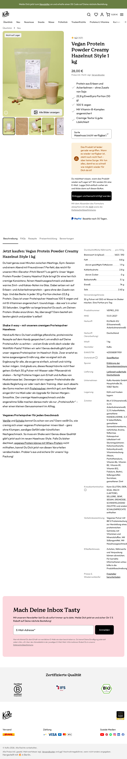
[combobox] (90, 135)
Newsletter (45, 4)
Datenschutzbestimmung (83, 210)
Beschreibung (10, 238)
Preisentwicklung (48, 238)
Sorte (77, 132)
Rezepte (32, 238)
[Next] (125, 22)
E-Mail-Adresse (25, 630)
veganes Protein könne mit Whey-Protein (38, 443)
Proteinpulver (38, 388)
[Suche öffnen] (89, 14)
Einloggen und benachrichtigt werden (91, 196)
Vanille (7, 420)
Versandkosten (98, 75)
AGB (91, 206)
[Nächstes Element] (60, 126)
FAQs (23, 238)
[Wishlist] (96, 14)
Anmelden (104, 629)
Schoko (20, 420)
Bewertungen (67, 238)
